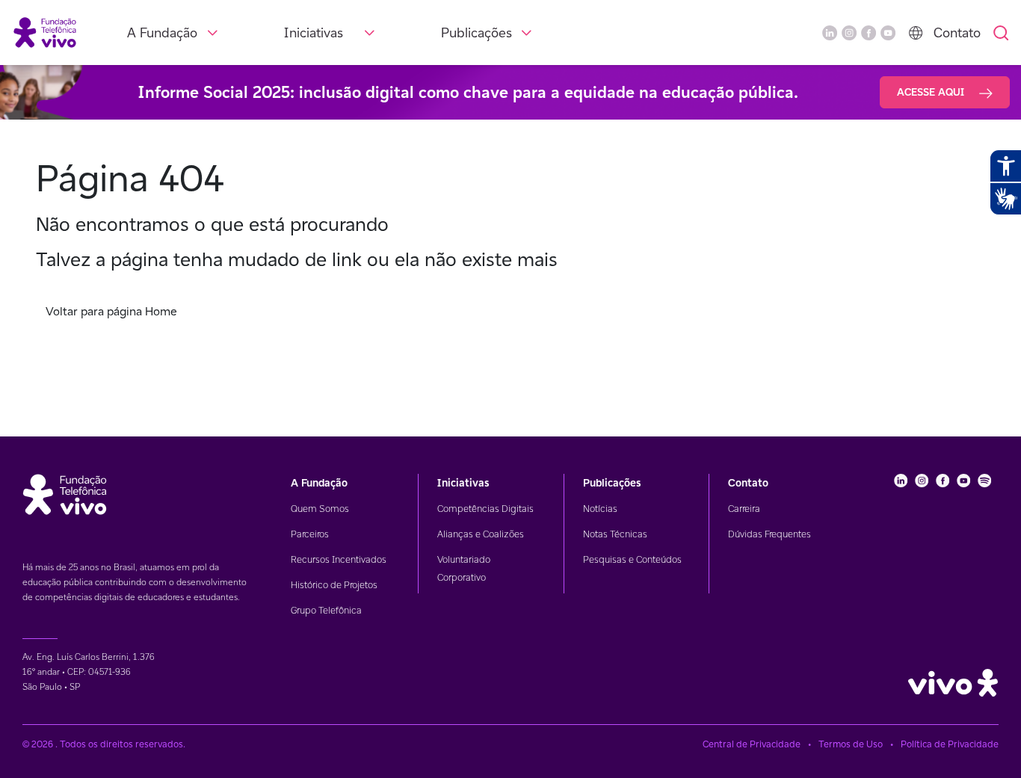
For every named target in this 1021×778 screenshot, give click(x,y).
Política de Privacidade (950, 744)
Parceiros (310, 534)
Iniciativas (313, 32)
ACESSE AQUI (932, 92)
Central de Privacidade (752, 744)
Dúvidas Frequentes (769, 534)
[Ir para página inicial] (44, 32)
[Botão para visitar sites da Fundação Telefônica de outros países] (915, 33)
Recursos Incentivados (338, 559)
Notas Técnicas (615, 534)
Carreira (744, 508)
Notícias (600, 508)
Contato (957, 32)
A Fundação (162, 32)
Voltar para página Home (111, 311)
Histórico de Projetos (334, 584)
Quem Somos (320, 508)
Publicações (476, 32)
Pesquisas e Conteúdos (632, 559)
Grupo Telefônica (326, 610)
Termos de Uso (850, 744)
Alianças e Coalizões (480, 534)
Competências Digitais (485, 508)
